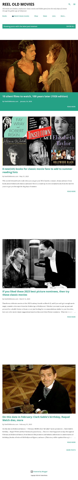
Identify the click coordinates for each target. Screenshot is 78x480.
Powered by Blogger (40, 472)
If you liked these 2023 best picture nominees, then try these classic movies (35, 293)
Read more (71, 107)
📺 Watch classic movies (20, 16)
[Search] (69, 3)
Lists (53, 16)
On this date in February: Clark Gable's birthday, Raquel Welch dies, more (36, 418)
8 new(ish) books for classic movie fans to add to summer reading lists (37, 170)
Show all (70, 26)
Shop (36, 16)
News (45, 16)
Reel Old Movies (18, 4)
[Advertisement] (24, 36)
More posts (71, 450)
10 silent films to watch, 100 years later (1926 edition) (35, 96)
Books (4, 16)
